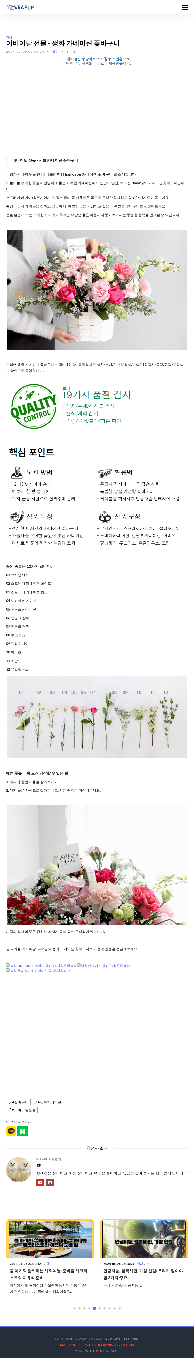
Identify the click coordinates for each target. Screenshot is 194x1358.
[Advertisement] (97, 106)
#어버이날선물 (23, 1110)
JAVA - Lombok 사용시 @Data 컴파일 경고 (141, 1270)
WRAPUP (112, 1351)
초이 (76, 51)
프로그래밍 (145, 1264)
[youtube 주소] (40, 1182)
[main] (20, 7)
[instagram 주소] (50, 1182)
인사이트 (50, 1264)
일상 (9, 37)
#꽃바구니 (20, 1102)
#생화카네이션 (49, 1102)
